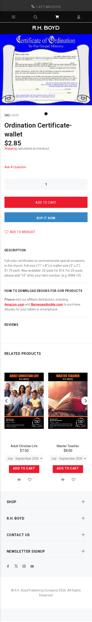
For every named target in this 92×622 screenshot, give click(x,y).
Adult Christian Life (24, 446)
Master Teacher (68, 446)
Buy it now (46, 218)
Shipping (10, 148)
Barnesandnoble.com (47, 304)
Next (85, 401)
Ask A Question (15, 167)
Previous (6, 401)
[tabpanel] (46, 69)
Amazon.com (14, 304)
